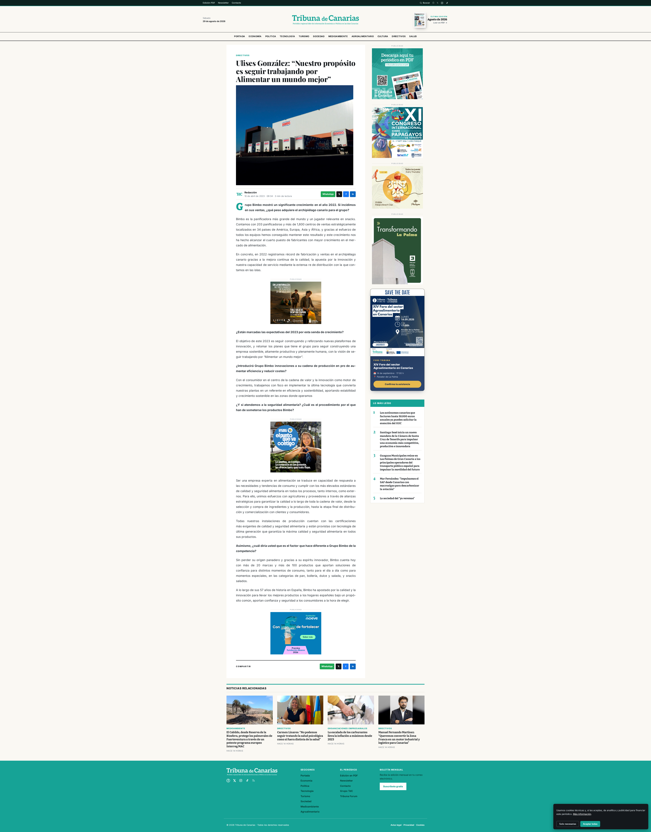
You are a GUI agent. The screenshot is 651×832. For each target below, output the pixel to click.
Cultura (383, 36)
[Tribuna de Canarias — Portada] (325, 20)
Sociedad (318, 36)
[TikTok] (447, 3)
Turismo (304, 36)
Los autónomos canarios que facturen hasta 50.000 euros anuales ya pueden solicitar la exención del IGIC (398, 418)
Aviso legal (396, 825)
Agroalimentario (363, 36)
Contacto (236, 3)
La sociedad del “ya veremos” (397, 498)
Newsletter (223, 3)
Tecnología (287, 36)
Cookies (420, 825)
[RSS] (253, 780)
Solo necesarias (567, 824)
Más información (582, 814)
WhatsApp (328, 194)
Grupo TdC (346, 790)
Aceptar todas (590, 824)
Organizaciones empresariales (347, 728)
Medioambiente (338, 36)
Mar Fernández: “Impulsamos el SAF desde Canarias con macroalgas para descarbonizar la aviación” (399, 484)
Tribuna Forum (348, 796)
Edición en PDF (349, 775)
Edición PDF (209, 3)
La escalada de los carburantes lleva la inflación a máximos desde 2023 (350, 736)
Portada (239, 36)
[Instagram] (442, 3)
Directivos (399, 36)
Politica (270, 36)
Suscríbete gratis (393, 786)
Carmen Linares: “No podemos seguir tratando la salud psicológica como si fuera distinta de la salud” (300, 736)
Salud (413, 36)
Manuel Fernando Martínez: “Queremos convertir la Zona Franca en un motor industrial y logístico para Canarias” (399, 738)
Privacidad (408, 825)
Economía (255, 36)
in (353, 194)
